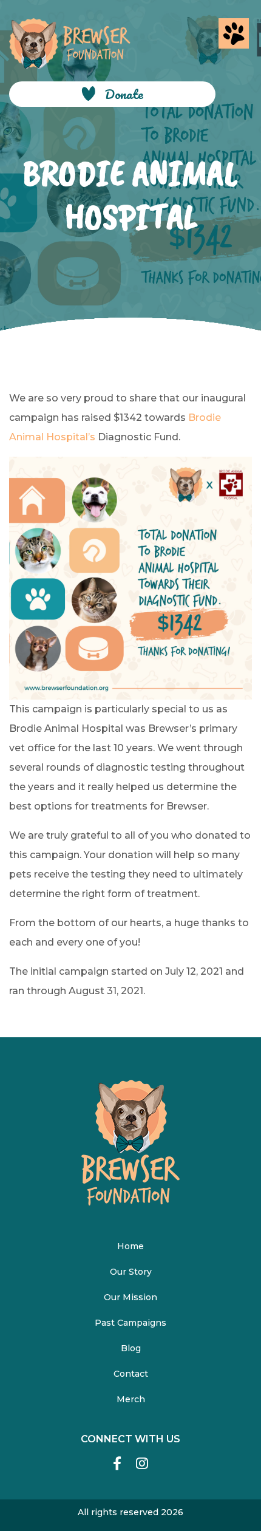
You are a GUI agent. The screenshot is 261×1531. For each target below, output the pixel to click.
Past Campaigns (130, 1322)
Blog (131, 1348)
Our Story (131, 1271)
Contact (131, 1373)
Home (130, 1246)
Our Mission (130, 1297)
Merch (131, 1399)
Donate (124, 93)
